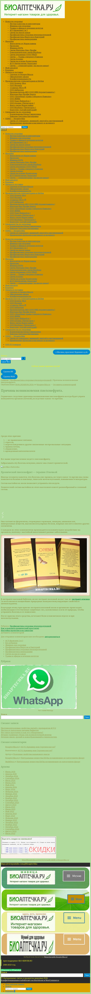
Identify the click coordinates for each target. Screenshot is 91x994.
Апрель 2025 (11, 774)
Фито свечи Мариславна (21, 105)
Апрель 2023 (11, 814)
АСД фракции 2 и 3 (19, 30)
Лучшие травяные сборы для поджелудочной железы (26, 735)
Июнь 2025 (10, 772)
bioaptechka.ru (43, 384)
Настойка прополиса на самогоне (17, 630)
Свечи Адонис (16, 59)
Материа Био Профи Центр (23, 94)
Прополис (14, 46)
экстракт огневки (81, 599)
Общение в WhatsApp (11, 970)
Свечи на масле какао (20, 32)
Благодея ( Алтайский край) (23, 110)
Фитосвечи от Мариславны (23, 43)
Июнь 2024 (10, 783)
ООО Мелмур (16, 85)
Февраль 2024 (11, 791)
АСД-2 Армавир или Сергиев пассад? (38, 747)
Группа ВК (8, 371)
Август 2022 (10, 831)
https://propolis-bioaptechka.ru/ (55, 957)
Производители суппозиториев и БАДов (24, 81)
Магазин (9, 41)
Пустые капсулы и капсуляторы (25, 24)
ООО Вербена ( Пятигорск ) (23, 107)
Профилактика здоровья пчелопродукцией (30, 35)
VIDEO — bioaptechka (15, 118)
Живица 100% (16, 48)
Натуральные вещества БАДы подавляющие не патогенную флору (52, 758)
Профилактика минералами (23, 39)
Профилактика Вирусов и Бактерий (27, 37)
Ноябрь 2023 (11, 798)
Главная (5, 380)
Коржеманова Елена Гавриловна (25, 114)
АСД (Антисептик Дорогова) (23, 63)
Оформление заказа (19, 77)
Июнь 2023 (10, 809)
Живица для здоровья (20, 26)
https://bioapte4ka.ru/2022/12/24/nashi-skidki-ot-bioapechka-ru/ (45, 860)
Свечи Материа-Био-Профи (23, 50)
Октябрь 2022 (11, 827)
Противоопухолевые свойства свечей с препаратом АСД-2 (28, 728)
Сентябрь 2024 (12, 778)
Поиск (25, 127)
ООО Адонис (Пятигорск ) (22, 103)
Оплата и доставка (14, 72)
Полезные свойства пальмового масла (31, 754)
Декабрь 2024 (11, 776)
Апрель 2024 (11, 787)
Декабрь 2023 (11, 796)
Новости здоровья (14, 21)
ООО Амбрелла (17, 90)
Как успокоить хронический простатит (20, 628)
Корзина (9, 70)
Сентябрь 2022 (12, 829)
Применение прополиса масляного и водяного (32, 123)
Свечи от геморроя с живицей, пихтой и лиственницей (36, 121)
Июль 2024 (10, 780)
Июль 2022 (10, 833)
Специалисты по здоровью (18, 112)
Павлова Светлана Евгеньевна (24, 116)
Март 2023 (10, 816)
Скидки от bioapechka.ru (21, 74)
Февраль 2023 (11, 818)
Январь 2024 (11, 794)
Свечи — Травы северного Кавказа (26, 57)
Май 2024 (9, 785)
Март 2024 (10, 789)
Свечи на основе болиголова (23, 61)
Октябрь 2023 (11, 800)
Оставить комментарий (64, 384)
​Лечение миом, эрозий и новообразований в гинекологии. (29, 737)
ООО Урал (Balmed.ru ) (20, 101)
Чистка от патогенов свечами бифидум (20, 730)
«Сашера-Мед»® (18, 88)
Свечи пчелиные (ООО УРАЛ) (23, 55)
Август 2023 (10, 805)
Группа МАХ (9, 376)
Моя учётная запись (14, 984)
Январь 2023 (11, 820)
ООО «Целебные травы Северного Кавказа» (30, 96)
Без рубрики (11, 643)
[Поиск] (23, 358)
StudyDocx (10, 762)
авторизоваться (52, 637)
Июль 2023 (10, 807)
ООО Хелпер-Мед (18, 83)
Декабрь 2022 (11, 822)
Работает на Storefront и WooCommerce (40, 980)
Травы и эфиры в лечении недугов (26, 28)
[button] (45, 513)
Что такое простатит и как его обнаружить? (22, 732)
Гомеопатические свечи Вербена (25, 52)
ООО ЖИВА (15, 99)
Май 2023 (9, 811)
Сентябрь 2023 (12, 802)
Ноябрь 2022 (11, 825)
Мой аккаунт (11, 68)
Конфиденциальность (20, 79)
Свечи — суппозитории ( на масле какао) (29, 66)
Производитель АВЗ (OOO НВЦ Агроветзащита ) (32, 92)
